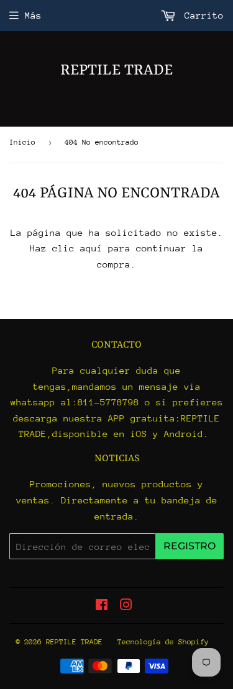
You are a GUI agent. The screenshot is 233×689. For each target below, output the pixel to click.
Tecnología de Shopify (163, 641)
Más (33, 15)
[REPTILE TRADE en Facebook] (101, 606)
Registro (189, 546)
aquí (91, 248)
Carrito (201, 15)
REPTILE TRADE (116, 70)
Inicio (22, 142)
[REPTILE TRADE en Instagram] (126, 606)
